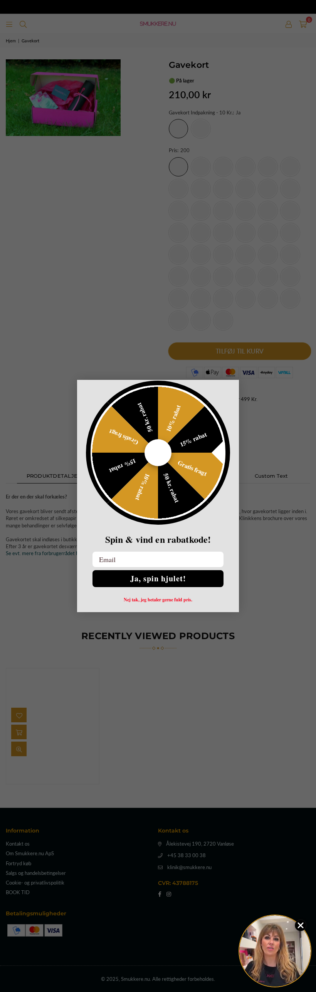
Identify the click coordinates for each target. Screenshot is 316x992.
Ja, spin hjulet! (158, 578)
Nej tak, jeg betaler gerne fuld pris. (158, 600)
